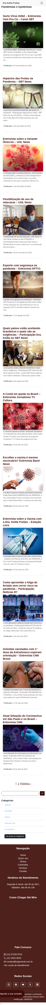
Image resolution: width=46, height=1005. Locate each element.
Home (23, 855)
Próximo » (25, 783)
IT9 (43, 994)
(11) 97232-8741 (14, 954)
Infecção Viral (10, 823)
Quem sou (23, 858)
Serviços (23, 868)
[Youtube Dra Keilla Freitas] (23, 984)
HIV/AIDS (8, 811)
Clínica (23, 861)
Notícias (8, 805)
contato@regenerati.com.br (19, 961)
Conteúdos (23, 865)
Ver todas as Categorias (15, 836)
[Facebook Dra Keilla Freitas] (15, 984)
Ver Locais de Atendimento (16, 965)
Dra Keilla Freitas (11, 3)
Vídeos (7, 817)
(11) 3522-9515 (13, 958)
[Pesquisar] (42, 793)
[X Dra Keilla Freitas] (30, 984)
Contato (23, 871)
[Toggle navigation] (42, 3)
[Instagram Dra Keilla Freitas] (8, 984)
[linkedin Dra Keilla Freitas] (37, 984)
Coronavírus (9, 829)
